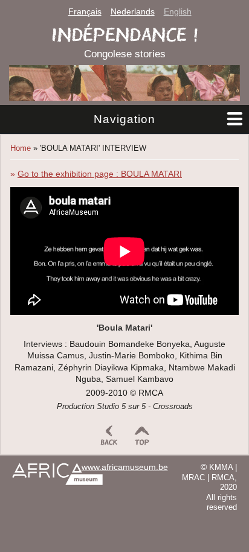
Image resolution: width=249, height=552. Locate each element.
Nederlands (133, 11)
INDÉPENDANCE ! (124, 34)
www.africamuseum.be (125, 467)
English (178, 11)
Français (85, 11)
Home (20, 148)
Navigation (124, 119)
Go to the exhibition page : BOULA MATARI (100, 174)
